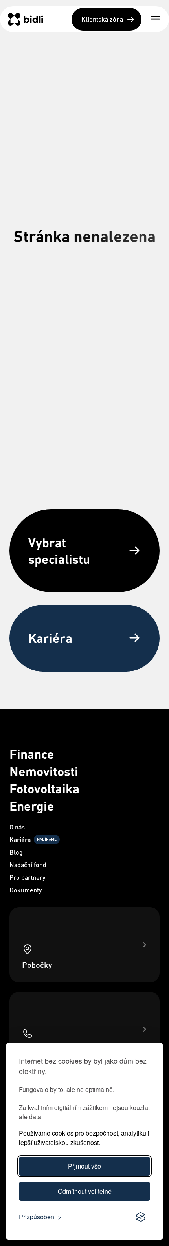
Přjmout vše (84, 1166)
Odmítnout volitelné (85, 1191)
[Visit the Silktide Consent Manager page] (140, 1217)
